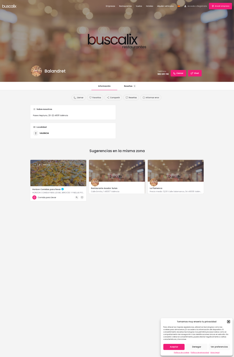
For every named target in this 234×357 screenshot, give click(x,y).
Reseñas (129, 86)
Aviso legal (215, 352)
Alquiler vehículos (165, 6)
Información (104, 86)
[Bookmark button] (82, 197)
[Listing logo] (36, 71)
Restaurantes (125, 6)
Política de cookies (181, 352)
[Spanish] (179, 6)
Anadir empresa (222, 6)
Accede (191, 6)
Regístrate (202, 6)
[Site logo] (9, 5)
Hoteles (149, 6)
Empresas (110, 6)
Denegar (196, 346)
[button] (228, 321)
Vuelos (139, 6)
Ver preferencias (219, 346)
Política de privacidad (200, 352)
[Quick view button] (77, 197)
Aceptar (174, 346)
